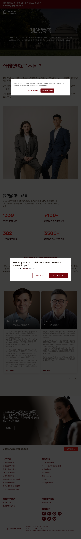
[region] (40, 87)
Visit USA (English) (58, 275)
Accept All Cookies (47, 90)
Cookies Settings (33, 90)
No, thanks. (39, 275)
